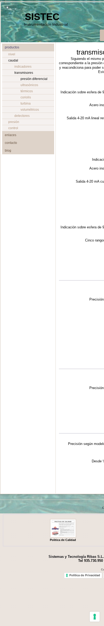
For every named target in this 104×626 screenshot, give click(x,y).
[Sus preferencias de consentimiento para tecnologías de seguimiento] (95, 617)
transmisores (23, 73)
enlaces (10, 135)
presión (13, 122)
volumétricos (30, 110)
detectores (22, 116)
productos (12, 47)
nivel (11, 54)
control (13, 128)
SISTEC (42, 16)
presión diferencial (34, 79)
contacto (11, 143)
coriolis (26, 97)
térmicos (27, 91)
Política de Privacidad (84, 575)
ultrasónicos (29, 85)
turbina (26, 103)
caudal (13, 60)
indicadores (22, 66)
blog (8, 150)
